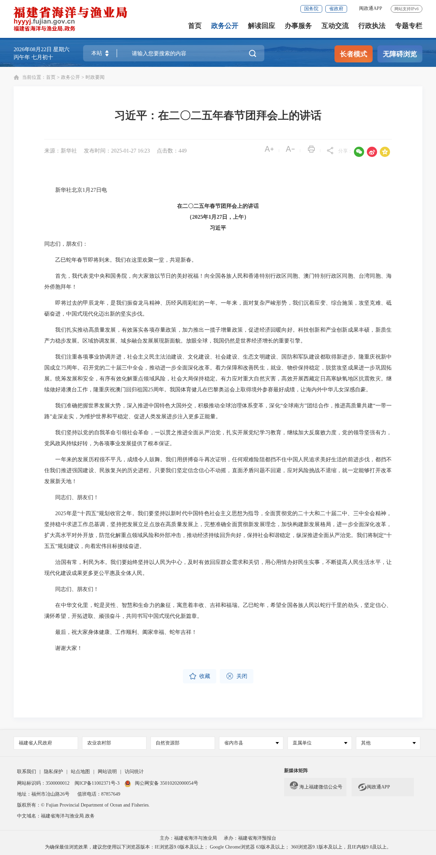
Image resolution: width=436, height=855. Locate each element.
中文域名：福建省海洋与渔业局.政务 (56, 815)
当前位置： (34, 77)
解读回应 (261, 25)
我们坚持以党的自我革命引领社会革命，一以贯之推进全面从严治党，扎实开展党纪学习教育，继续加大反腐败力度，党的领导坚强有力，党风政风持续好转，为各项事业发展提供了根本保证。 (218, 438)
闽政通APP (370, 8)
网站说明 (107, 771)
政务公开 (224, 25)
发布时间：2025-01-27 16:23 (117, 151)
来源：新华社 (60, 151)
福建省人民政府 (35, 742)
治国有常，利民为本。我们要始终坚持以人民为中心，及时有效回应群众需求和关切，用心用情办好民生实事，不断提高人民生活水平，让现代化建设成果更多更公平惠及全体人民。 (218, 567)
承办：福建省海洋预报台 (250, 838)
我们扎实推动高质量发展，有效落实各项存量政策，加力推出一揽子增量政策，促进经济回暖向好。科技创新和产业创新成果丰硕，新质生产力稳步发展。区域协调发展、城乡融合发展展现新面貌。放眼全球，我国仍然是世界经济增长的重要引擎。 (218, 335)
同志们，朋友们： (66, 244)
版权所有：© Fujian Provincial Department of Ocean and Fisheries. (83, 805)
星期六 (61, 49)
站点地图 (80, 771)
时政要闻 (95, 77)
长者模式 (353, 54)
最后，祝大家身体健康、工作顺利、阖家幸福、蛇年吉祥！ (120, 632)
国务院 (311, 8)
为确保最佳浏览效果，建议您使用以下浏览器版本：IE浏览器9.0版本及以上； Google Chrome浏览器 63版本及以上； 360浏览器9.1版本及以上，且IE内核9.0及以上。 (218, 847)
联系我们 (26, 771)
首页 (195, 25)
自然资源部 (168, 742)
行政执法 (372, 25)
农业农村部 (99, 742)
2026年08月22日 (33, 49)
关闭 (236, 676)
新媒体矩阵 (296, 770)
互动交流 (335, 25)
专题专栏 (408, 25)
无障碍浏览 (400, 54)
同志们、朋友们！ (71, 497)
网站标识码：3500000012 (43, 783)
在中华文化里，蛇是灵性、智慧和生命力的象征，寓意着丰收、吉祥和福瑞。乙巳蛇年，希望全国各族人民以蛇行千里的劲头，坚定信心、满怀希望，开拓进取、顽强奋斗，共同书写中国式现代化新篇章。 (218, 610)
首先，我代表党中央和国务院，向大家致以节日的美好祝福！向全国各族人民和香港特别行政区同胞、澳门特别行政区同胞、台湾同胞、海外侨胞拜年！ (218, 281)
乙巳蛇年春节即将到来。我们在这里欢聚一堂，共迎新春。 (120, 260)
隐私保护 (53, 771)
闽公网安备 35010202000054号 (166, 783)
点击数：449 (172, 151)
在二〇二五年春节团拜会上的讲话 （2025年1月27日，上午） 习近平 (218, 217)
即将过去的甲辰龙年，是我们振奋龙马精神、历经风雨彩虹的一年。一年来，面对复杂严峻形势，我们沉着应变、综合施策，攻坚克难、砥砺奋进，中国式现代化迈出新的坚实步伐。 (218, 308)
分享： (345, 151)
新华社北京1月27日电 (75, 190)
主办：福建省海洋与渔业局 (188, 838)
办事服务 (298, 25)
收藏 (199, 676)
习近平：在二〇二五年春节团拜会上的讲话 (218, 115)
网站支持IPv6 (406, 8)
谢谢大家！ (63, 648)
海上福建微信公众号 (320, 786)
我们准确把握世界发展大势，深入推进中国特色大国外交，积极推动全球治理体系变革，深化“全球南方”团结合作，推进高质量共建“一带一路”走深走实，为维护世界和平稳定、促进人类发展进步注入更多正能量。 (218, 411)
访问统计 (134, 771)
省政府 (336, 8)
